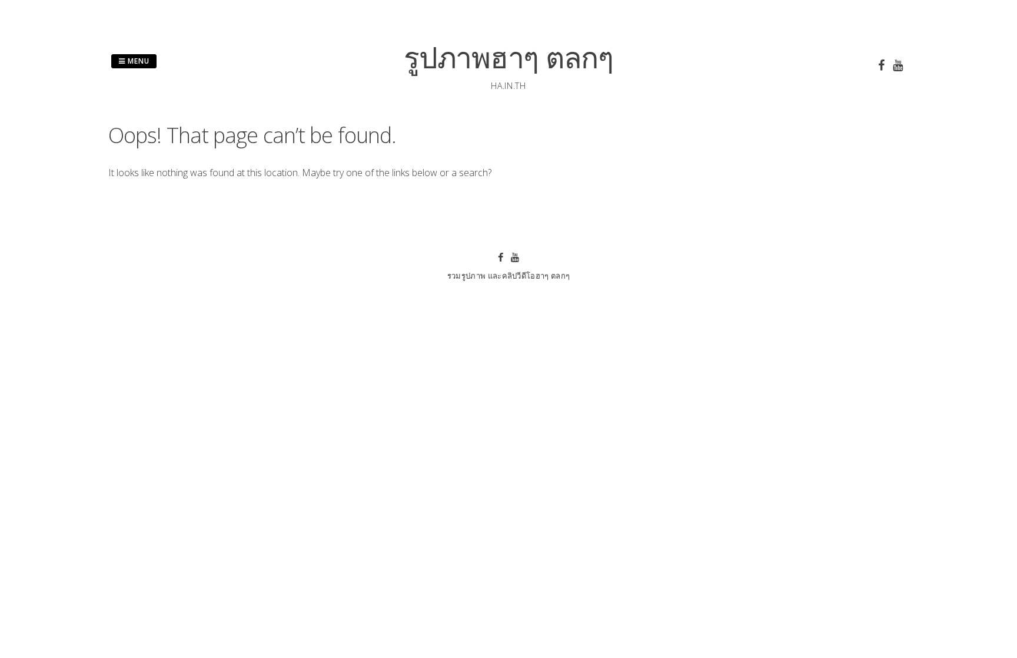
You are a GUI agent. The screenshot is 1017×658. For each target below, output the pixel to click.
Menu (137, 61)
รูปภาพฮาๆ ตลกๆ (508, 57)
